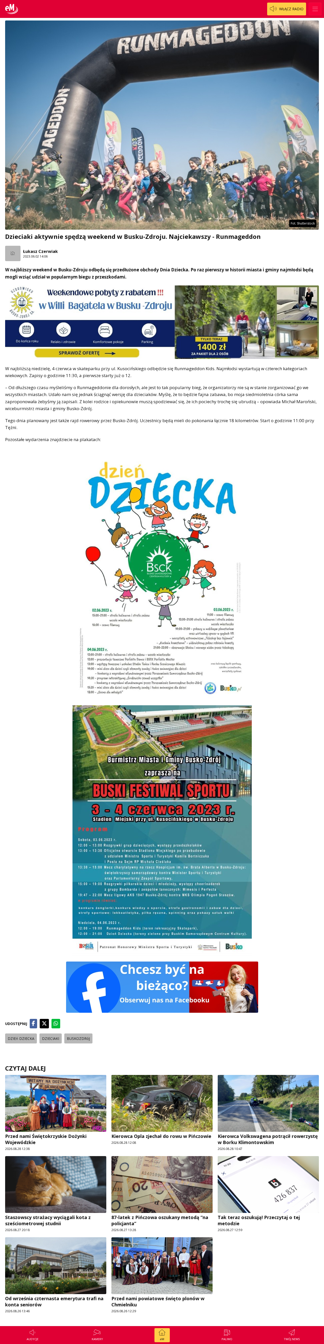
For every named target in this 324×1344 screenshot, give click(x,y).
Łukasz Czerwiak (40, 251)
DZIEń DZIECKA (21, 1038)
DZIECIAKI (50, 1038)
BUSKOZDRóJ (78, 1038)
